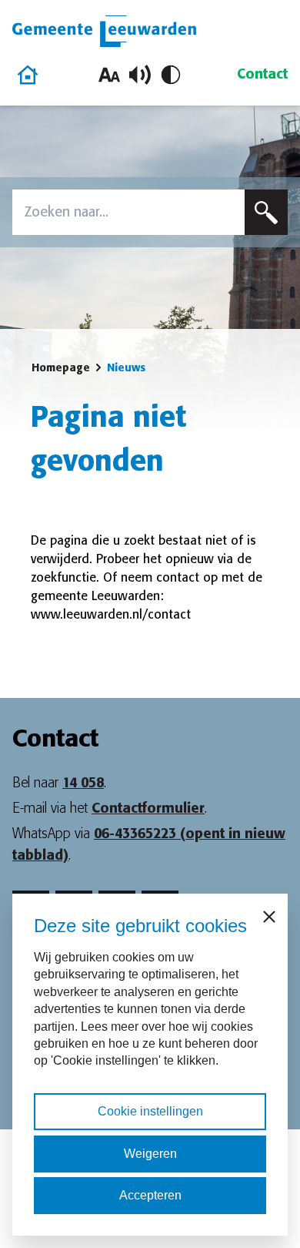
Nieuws (126, 367)
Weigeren (150, 1153)
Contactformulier (148, 808)
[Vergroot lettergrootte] (109, 75)
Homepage (61, 367)
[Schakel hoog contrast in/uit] (171, 75)
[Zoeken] (266, 212)
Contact (262, 73)
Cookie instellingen (150, 1111)
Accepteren (150, 1195)
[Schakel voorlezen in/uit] (140, 75)
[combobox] (128, 212)
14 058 (83, 782)
